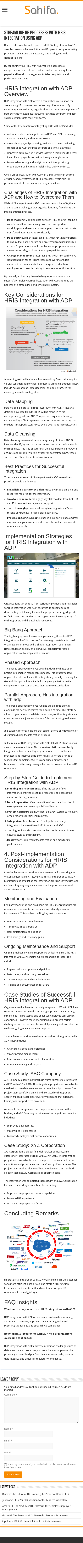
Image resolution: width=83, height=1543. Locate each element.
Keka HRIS (56, 743)
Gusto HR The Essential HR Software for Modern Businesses (35, 1515)
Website (8, 1452)
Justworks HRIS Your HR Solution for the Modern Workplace (35, 1500)
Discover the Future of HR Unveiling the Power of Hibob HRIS (35, 1494)
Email (8, 1440)
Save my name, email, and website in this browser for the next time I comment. (40, 1466)
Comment (10, 1394)
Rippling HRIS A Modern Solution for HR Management (31, 1521)
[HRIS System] (41, 9)
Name (8, 1428)
